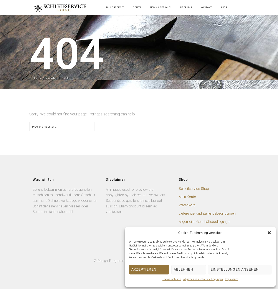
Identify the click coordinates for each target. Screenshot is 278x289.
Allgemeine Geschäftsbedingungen (203, 279)
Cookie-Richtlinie (171, 279)
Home (37, 78)
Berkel (137, 7)
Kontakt (206, 7)
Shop (223, 7)
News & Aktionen (161, 7)
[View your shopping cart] (236, 9)
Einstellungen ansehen (234, 269)
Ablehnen (183, 269)
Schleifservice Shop (194, 189)
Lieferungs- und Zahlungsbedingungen (207, 213)
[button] (269, 233)
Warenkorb (187, 205)
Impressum (231, 279)
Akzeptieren (143, 269)
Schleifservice (115, 7)
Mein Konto (187, 197)
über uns (186, 7)
